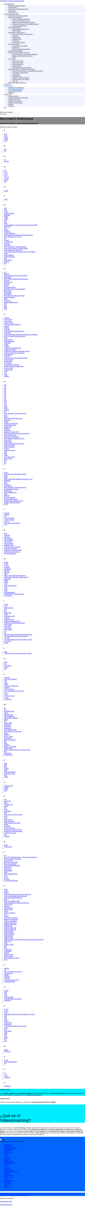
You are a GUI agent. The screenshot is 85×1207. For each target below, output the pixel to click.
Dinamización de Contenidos (21, 67)
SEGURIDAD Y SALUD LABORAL (17, 1195)
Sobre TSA (7, 94)
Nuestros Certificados (15, 102)
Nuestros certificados (8, 1183)
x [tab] (4, 1057)
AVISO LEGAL (4, 1193)
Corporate (15, 41)
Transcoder (12, 10)
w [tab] (4, 1046)
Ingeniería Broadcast (15, 17)
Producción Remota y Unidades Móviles (25, 24)
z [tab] (4, 1082)
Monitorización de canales (21, 79)
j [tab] (4, 648)
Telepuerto (15, 47)
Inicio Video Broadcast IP (20, 29)
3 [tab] (4, 156)
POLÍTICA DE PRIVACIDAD (35, 1193)
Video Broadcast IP (14, 27)
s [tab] (4, 886)
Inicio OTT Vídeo (18, 61)
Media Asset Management (16, 5)
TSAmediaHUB (9, 4)
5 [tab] (4, 187)
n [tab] (4, 760)
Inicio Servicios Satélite (19, 46)
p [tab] (4, 796)
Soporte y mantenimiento (20, 77)
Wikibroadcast (8, 86)
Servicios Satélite (13, 44)
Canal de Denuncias (7, 1187)
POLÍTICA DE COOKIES (18, 1193)
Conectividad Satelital (15, 51)
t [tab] (4, 965)
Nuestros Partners (7, 1181)
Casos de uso (12, 12)
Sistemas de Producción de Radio (23, 22)
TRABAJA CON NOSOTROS (64, 1193)
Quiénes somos (13, 96)
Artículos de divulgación (16, 87)
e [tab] (4, 469)
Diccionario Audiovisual (15, 89)
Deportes (15, 36)
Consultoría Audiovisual (20, 72)
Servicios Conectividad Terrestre (18, 52)
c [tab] (4, 314)
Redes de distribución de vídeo (22, 56)
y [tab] (4, 1069)
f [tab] (4, 509)
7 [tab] (4, 196)
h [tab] (4, 559)
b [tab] (4, 269)
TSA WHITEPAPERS (15, 91)
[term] (5, 134)
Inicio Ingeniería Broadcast (21, 19)
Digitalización (16, 76)
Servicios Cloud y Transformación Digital (21, 69)
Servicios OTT (17, 66)
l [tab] (4, 674)
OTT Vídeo (12, 59)
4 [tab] (4, 167)
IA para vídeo (12, 7)
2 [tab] (4, 146)
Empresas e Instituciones (16, 32)
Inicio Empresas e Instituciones (22, 34)
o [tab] (4, 782)
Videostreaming (17, 62)
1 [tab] (4, 130)
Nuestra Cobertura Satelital (21, 49)
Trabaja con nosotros (15, 101)
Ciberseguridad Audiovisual (17, 82)
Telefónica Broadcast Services (18, 97)
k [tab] (4, 658)
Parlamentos (16, 37)
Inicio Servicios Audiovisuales (17, 16)
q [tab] (4, 841)
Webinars (11, 92)
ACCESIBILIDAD (49, 1193)
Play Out (15, 81)
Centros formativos (18, 42)
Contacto (11, 106)
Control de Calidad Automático (18, 9)
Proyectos (7, 84)
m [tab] (5, 704)
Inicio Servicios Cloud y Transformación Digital (27, 71)
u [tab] (4, 987)
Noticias (10, 104)
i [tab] (4, 601)
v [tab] (4, 1006)
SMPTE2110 (16, 31)
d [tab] (4, 381)
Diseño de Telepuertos (8, 1149)
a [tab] (4, 205)
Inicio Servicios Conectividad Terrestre (24, 54)
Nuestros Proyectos (7, 1184)
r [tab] (4, 852)
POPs (14, 57)
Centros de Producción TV (21, 21)
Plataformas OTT (18, 64)
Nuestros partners (14, 99)
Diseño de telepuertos (19, 26)
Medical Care (16, 39)
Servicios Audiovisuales (11, 14)
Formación (15, 74)
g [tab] (4, 530)
